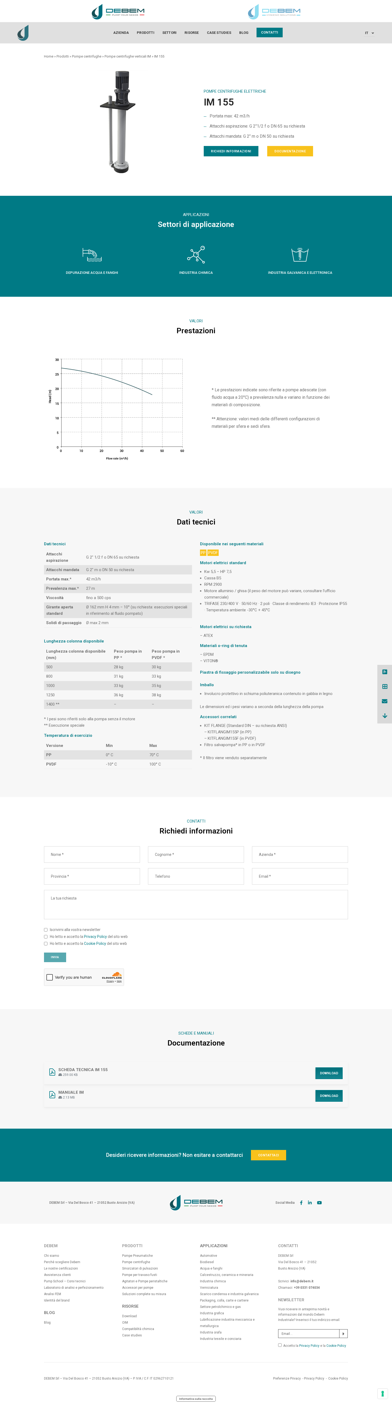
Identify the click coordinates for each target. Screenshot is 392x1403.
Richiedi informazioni (231, 151)
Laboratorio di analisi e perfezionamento (73, 1288)
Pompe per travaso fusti (139, 1275)
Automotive (208, 1256)
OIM (125, 1322)
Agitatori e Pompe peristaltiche (144, 1281)
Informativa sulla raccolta (196, 1398)
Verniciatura (209, 1288)
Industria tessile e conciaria (220, 1339)
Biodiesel (207, 1262)
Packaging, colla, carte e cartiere (224, 1300)
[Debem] (23, 32)
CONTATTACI (268, 1155)
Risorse (192, 33)
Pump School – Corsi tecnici (65, 1281)
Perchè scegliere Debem (62, 1262)
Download (329, 1073)
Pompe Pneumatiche (137, 1256)
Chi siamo (51, 1256)
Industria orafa (211, 1332)
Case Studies (219, 33)
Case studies (132, 1335)
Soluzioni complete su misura (144, 1294)
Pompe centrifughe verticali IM (128, 56)
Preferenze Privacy (287, 1378)
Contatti (269, 32)
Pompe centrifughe (86, 56)
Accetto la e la (314, 1346)
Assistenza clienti (57, 1275)
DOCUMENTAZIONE (290, 151)
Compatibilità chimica (138, 1329)
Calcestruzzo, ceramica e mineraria (226, 1275)
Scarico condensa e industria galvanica (229, 1294)
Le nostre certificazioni (61, 1268)
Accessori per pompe (137, 1288)
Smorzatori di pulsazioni (140, 1268)
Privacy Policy (95, 936)
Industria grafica (212, 1313)
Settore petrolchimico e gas (220, 1307)
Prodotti (145, 33)
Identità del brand (57, 1300)
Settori (169, 33)
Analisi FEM (52, 1294)
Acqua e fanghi (211, 1268)
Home (48, 56)
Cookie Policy (95, 943)
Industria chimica (213, 1281)
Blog (244, 33)
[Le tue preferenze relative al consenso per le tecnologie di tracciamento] (383, 1394)
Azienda (121, 33)
